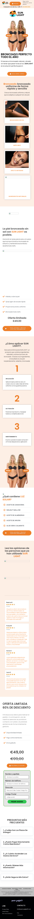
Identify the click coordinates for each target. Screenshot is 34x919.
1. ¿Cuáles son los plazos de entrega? (15, 831)
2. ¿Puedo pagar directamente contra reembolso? (16, 843)
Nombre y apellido (12, 774)
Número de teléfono (13, 781)
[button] (17, 831)
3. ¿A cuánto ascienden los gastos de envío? (15, 854)
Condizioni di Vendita (6, 888)
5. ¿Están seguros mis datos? (15, 877)
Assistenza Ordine (27, 888)
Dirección (9, 787)
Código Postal (10, 794)
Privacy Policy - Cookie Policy (17, 889)
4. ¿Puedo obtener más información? (13, 866)
